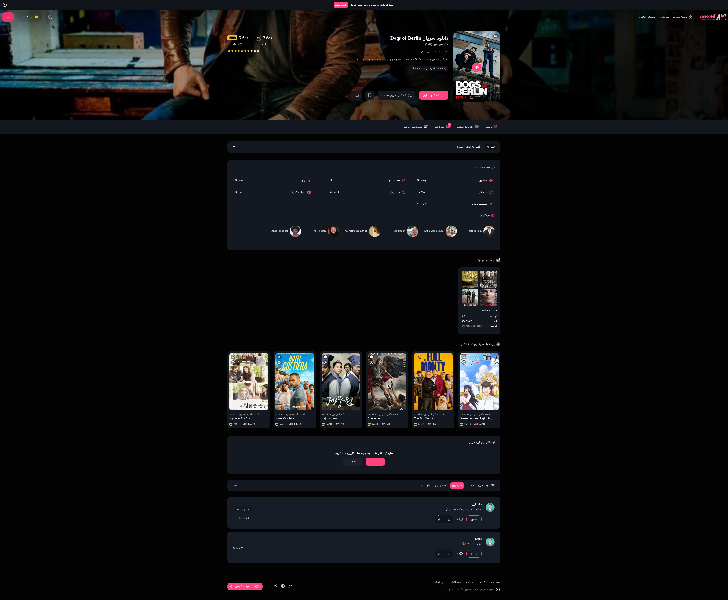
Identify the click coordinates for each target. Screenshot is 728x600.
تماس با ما (495, 582)
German (239, 180)
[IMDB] (233, 38)
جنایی (430, 51)
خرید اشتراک (27, 17)
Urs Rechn (399, 231)
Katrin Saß (320, 231)
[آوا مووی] (712, 17)
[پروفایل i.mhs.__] (490, 513)
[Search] (50, 17)
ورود (8, 17)
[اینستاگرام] (282, 586)
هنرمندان (664, 17)
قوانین (469, 582)
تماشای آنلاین (647, 17)
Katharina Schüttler (356, 231)
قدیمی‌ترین (441, 485)
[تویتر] (275, 586)
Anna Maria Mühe (434, 231)
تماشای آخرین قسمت (393, 95)
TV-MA (421, 192)
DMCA (481, 582)
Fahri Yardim (474, 231)
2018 (332, 180)
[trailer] (476, 67)
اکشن (438, 51)
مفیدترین (425, 485)
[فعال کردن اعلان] (357, 95)
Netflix (238, 192)
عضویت (353, 461)
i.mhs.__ (477, 504)
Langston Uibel (279, 231)
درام (423, 51)
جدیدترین (457, 485)
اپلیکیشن (439, 582)
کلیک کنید (341, 5)
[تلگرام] (290, 586)
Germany (421, 180)
